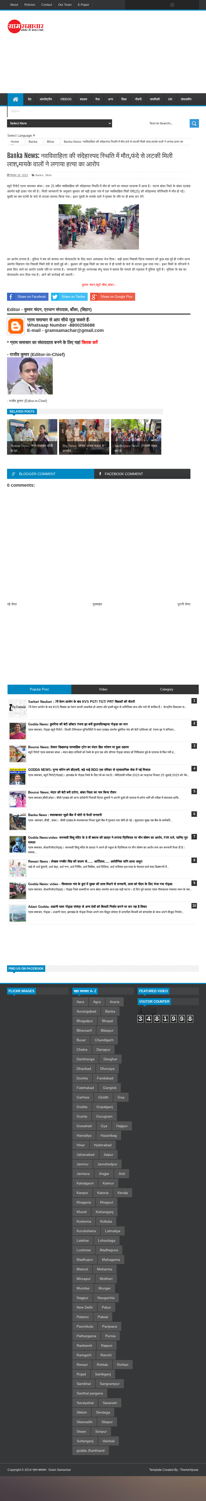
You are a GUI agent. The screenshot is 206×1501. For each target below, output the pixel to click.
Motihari (106, 1279)
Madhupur (85, 1260)
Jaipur (108, 1155)
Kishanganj (104, 1212)
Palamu (83, 1317)
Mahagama (111, 1260)
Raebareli (84, 1345)
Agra (97, 1002)
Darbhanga (85, 1059)
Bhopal (107, 1021)
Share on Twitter (73, 296)
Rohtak (102, 1365)
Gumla (82, 1116)
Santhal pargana (90, 1393)
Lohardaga (106, 1240)
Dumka (82, 1078)
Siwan (81, 1431)
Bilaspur (107, 1030)
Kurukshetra (86, 1231)
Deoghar (110, 1059)
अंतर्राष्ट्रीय (46, 99)
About (14, 5)
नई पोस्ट (12, 604)
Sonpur (101, 1431)
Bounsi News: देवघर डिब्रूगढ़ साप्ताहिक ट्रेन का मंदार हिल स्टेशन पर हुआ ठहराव (78, 747)
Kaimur (108, 1183)
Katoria (103, 1193)
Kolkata (106, 1221)
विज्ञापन (15, 111)
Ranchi (106, 1355)
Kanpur (82, 1193)
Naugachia (106, 1298)
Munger (104, 1288)
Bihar (48, 175)
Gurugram (104, 1116)
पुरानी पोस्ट (184, 604)
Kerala (123, 1193)
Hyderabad (103, 1145)
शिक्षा (124, 99)
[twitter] (141, 5)
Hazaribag (108, 1135)
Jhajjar (104, 1174)
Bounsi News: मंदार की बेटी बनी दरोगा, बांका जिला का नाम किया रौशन (72, 792)
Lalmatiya (112, 1231)
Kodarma (84, 1221)
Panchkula (85, 1326)
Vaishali (108, 1441)
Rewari (82, 1365)
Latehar (83, 1240)
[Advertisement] (132, 51)
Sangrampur (110, 1384)
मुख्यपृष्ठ (97, 604)
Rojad (81, 1374)
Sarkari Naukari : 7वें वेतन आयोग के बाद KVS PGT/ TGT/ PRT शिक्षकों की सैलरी (81, 702)
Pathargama (86, 1336)
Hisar (81, 1145)
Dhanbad (84, 1069)
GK (170, 99)
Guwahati (84, 1126)
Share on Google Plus (117, 296)
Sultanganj (85, 1441)
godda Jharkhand (91, 1450)
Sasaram (110, 1403)
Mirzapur (84, 1279)
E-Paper (83, 5)
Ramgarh (84, 1355)
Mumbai (83, 1288)
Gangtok (110, 1088)
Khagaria (84, 1202)
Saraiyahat (85, 1403)
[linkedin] (183, 5)
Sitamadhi (84, 1422)
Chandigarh (104, 1040)
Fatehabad (85, 1088)
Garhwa (83, 1097)
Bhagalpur (85, 1021)
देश (29, 99)
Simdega (103, 1412)
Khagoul (106, 1202)
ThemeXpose (189, 1470)
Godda (82, 1107)
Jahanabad (85, 1155)
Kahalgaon (85, 1183)
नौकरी (138, 99)
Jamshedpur (107, 1164)
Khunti (82, 1212)
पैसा (97, 99)
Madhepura (109, 1250)
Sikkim (82, 1412)
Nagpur (82, 1298)
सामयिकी (155, 99)
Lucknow (84, 1250)
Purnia (110, 1336)
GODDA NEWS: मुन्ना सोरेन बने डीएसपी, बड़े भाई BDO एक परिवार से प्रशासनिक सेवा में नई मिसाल (89, 770)
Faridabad (105, 1078)
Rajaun (106, 1345)
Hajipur (122, 1126)
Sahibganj (103, 1374)
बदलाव (83, 99)
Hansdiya (84, 1135)
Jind (121, 1174)
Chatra (82, 1049)
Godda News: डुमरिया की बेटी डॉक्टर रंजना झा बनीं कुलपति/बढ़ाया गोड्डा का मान (78, 724)
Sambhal (84, 1384)
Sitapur (107, 1422)
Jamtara (83, 1174)
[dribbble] (172, 5)
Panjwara (109, 1326)
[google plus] (193, 5)
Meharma (104, 1269)
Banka (39, 175)
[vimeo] (151, 5)
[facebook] (130, 5)
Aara (80, 1002)
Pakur (106, 1307)
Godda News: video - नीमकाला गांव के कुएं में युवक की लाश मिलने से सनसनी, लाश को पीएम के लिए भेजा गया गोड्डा (100, 884)
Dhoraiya (107, 1069)
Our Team (65, 5)
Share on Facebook (32, 296)
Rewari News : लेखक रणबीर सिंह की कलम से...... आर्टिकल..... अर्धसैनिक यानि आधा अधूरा (85, 861)
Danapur (103, 1049)
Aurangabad (86, 1011)
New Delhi (85, 1307)
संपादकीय (186, 99)
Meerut (82, 1269)
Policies (29, 5)
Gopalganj (104, 1107)
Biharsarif (84, 1030)
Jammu (82, 1164)
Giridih (103, 1097)
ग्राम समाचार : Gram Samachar (51, 1470)
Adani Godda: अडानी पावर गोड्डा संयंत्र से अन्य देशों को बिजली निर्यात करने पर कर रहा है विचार (87, 907)
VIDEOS (66, 99)
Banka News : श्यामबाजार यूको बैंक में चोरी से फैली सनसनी (65, 815)
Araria (114, 1002)
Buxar (81, 1040)
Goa (121, 1097)
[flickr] (162, 5)
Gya (104, 1126)
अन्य (110, 99)
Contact (46, 5)
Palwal (103, 1317)
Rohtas (122, 1365)
